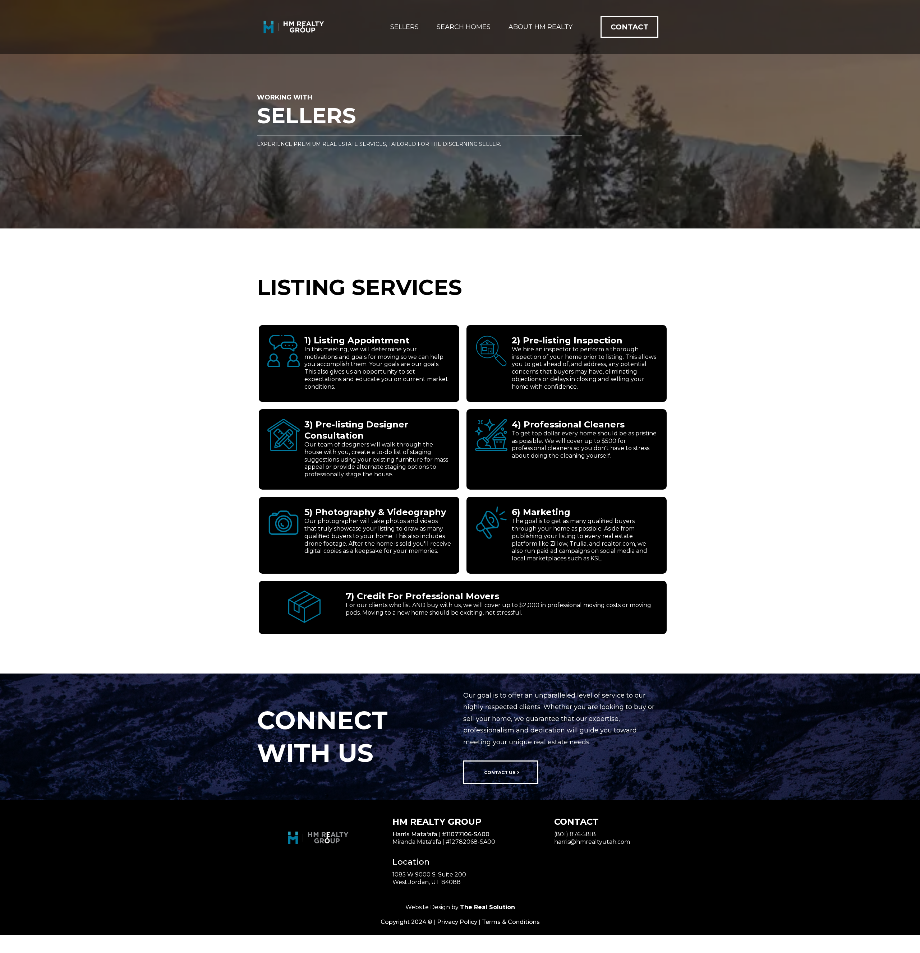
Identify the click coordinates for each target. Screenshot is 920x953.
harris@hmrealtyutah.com (592, 841)
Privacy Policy (457, 922)
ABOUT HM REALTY (540, 27)
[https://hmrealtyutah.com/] (293, 27)
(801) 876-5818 (575, 834)
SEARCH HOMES (464, 27)
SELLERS (404, 27)
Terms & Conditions (511, 922)
